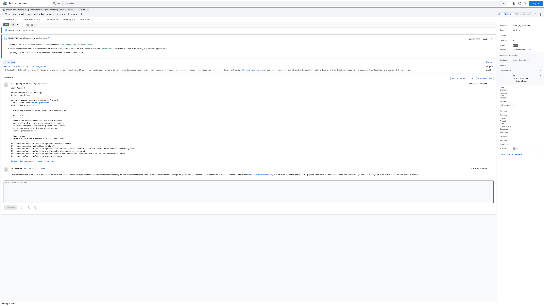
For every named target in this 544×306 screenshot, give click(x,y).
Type (502, 30)
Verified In (504, 145)
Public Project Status (503, 121)
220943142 (81, 10)
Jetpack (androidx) (50, 10)
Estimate (503, 111)
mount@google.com (40, 103)
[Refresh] (5, 14)
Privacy (5, 303)
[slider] (497, 161)
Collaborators (505, 71)
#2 (492, 67)
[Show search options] (503, 3)
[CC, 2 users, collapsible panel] (527, 75)
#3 (492, 70)
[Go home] (2, 14)
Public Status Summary (505, 128)
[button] (520, 30)
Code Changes (503, 89)
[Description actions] (491, 39)
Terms (13, 303)
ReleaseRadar (505, 106)
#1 (49, 38)
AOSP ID (503, 102)
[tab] (10, 19)
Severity (503, 40)
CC (501, 76)
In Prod (503, 149)
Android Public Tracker (15, 10)
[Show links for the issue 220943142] (87, 9)
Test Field (504, 133)
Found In (503, 137)
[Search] (54, 3)
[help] (519, 3)
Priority (503, 35)
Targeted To (505, 141)
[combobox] (279, 3)
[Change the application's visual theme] (514, 3)
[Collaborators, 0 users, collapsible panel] (527, 70)
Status (502, 45)
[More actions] (540, 14)
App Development (33, 10)
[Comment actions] (489, 83)
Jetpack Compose (67, 10)
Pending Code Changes (503, 95)
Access (503, 50)
